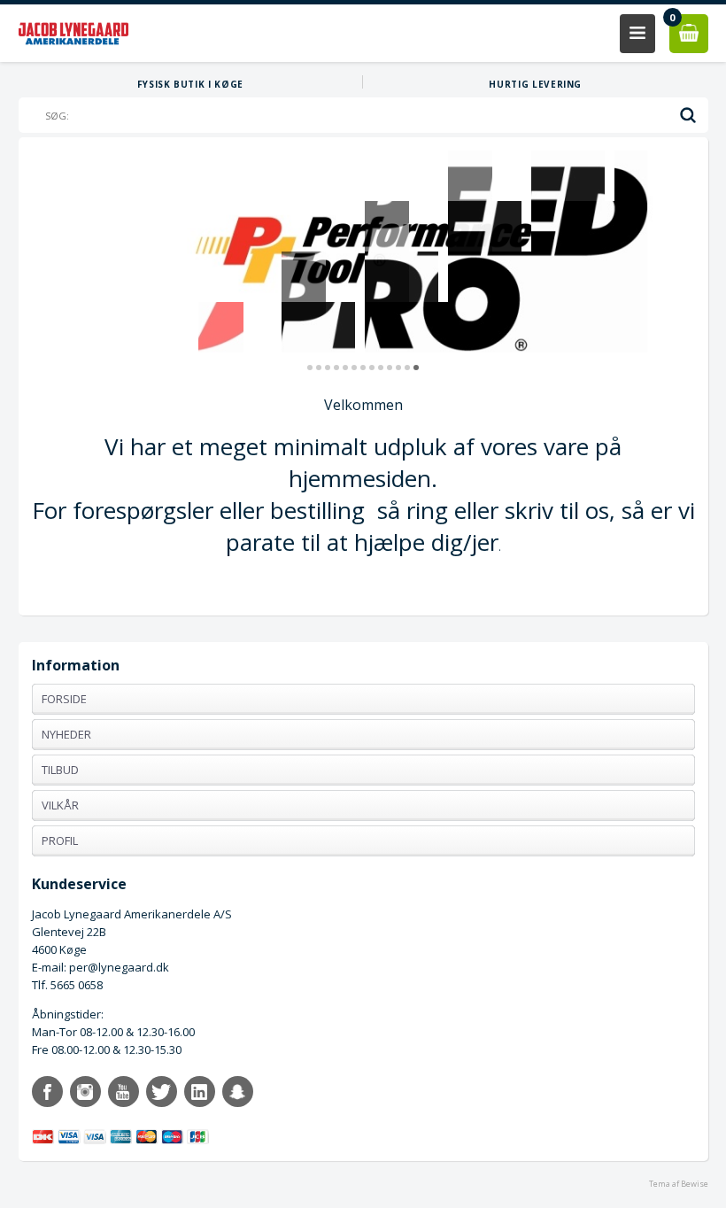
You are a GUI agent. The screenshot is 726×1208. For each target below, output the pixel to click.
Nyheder (66, 734)
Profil (60, 840)
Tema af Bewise (678, 1183)
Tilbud (60, 770)
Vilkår (60, 805)
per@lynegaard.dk (119, 967)
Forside (64, 699)
